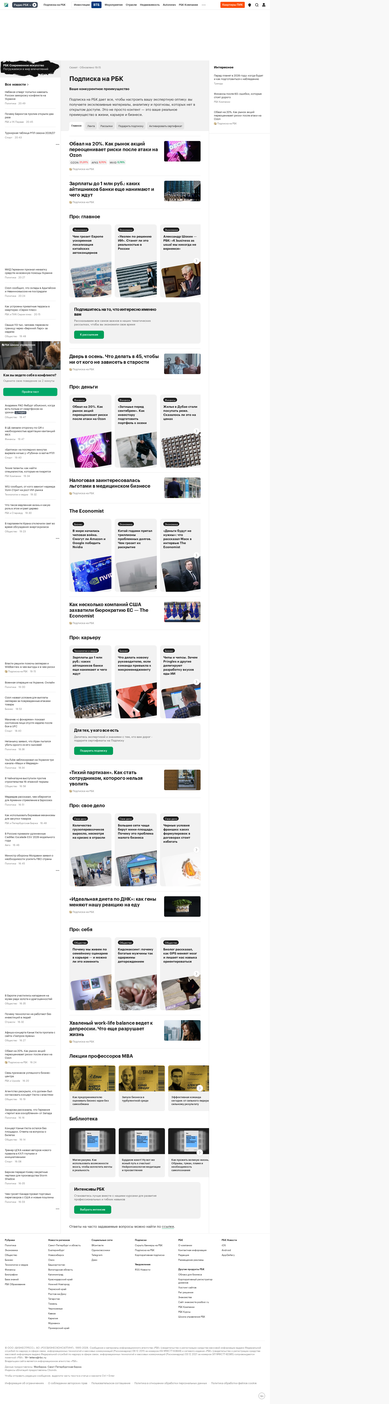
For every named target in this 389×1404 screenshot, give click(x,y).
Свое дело (80, 818)
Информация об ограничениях (24, 1383)
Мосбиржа (40, 1366)
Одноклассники (101, 1250)
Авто (7, 845)
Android (226, 1250)
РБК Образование (15, 1284)
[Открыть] (30, 5)
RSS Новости (142, 1269)
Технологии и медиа (16, 494)
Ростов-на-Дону (57, 1293)
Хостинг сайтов (187, 1287)
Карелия (53, 1318)
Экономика (80, 229)
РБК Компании (13, 476)
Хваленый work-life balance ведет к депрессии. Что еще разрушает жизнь (111, 1029)
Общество (11, 336)
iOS (224, 1245)
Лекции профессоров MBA (101, 1056)
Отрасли (10, 1021)
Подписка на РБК (144, 1250)
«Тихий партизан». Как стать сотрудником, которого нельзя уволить (106, 778)
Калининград (55, 1274)
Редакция (183, 1255)
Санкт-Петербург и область (64, 1245)
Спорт (8, 137)
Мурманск (54, 1323)
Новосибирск (56, 1255)
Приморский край (58, 1328)
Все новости (15, 84)
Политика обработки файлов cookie (234, 1383)
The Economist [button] (86, 511)
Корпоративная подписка (149, 1255)
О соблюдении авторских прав (67, 1383)
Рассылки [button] (106, 126)
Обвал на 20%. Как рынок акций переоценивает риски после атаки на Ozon (113, 149)
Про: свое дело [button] (87, 805)
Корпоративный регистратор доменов (195, 1280)
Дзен (94, 1259)
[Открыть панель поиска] (256, 4)
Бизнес (9, 708)
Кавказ (52, 1313)
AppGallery (228, 1255)
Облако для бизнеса (190, 1274)
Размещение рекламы (191, 1259)
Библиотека (83, 1118)
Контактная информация (192, 1250)
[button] (249, 5)
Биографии (11, 1274)
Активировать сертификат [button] (165, 126)
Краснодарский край (60, 1279)
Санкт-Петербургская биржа (64, 1366)
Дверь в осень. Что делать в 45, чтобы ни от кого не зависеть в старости (114, 359)
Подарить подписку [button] (130, 126)
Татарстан (54, 1298)
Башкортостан (56, 1264)
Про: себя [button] (80, 929)
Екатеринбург (56, 1250)
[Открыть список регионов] (249, 5)
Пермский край (57, 1289)
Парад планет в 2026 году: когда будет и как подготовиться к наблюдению (238, 76)
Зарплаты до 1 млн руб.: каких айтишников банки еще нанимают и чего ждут (111, 189)
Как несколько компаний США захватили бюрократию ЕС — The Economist (109, 610)
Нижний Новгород (58, 1284)
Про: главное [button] (84, 216)
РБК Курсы (184, 1311)
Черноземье (55, 1308)
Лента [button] (91, 126)
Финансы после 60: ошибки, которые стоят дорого (238, 95)
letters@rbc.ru (37, 1357)
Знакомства (185, 1297)
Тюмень (52, 1303)
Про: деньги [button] (83, 386)
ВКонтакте (98, 1245)
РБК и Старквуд (14, 512)
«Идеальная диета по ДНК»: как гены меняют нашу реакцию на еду (112, 902)
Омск (51, 1259)
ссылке (168, 1226)
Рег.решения (185, 1292)
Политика (10, 103)
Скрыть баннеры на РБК (148, 1245)
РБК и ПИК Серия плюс (18, 314)
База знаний (12, 1279)
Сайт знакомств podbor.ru (193, 1302)
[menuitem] (54, 5)
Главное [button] (76, 125)
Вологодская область (60, 1269)
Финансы (10, 439)
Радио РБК (21, 5)
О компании (185, 1245)
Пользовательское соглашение (110, 1383)
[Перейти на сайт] (30, 68)
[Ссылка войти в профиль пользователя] (264, 4)
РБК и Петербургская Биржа (21, 823)
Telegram (97, 1255)
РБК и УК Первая (14, 121)
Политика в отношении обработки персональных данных (170, 1383)
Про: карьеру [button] (85, 637)
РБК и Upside (12, 1080)
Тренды (218, 83)
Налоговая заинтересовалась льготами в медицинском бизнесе (109, 483)
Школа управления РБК (191, 1316)
